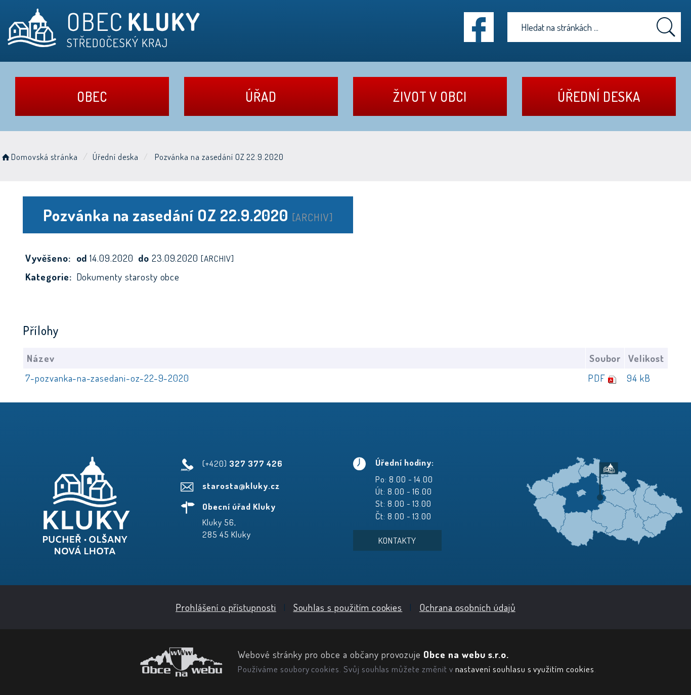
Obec (92, 96)
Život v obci (430, 96)
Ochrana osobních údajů (467, 607)
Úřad (261, 96)
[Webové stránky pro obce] (115, 662)
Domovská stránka (44, 157)
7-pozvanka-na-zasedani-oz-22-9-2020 (107, 378)
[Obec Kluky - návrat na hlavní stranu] (104, 28)
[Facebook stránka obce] (479, 27)
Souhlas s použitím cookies (348, 607)
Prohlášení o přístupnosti (226, 607)
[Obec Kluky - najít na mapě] (604, 501)
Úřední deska (598, 96)
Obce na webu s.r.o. (466, 654)
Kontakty (397, 540)
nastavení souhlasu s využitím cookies (524, 668)
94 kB (639, 378)
